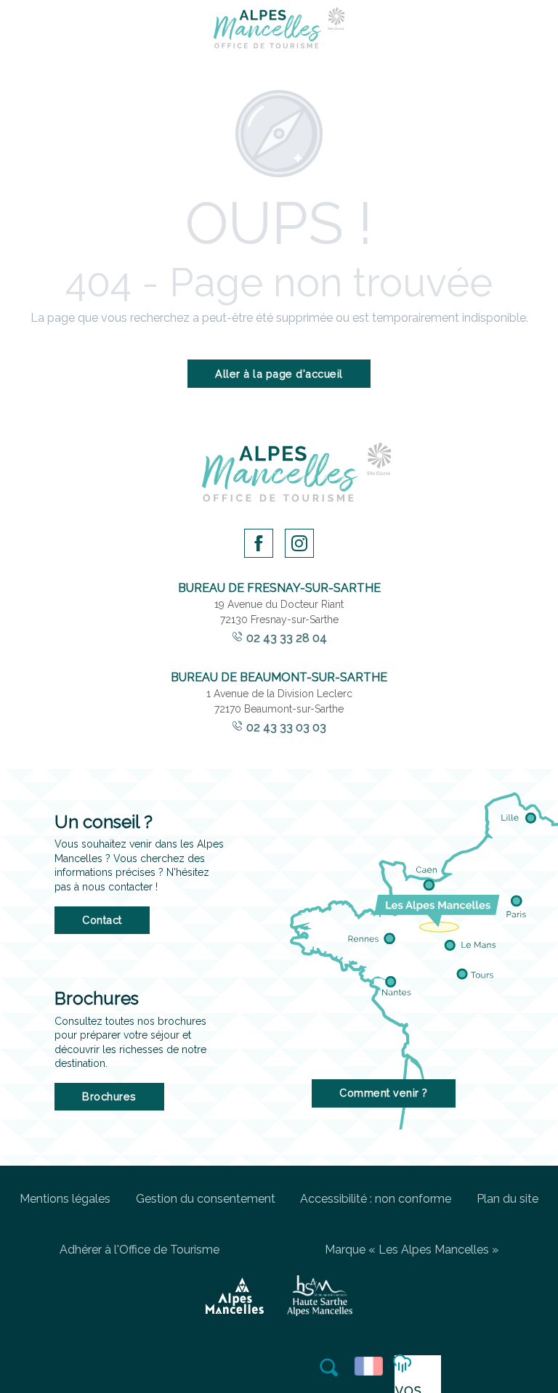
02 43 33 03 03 (286, 727)
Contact (102, 920)
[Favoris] (295, 1366)
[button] (330, 1367)
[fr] (371, 1366)
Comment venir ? (383, 1093)
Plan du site (507, 1199)
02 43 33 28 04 (286, 638)
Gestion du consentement (205, 1199)
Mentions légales (65, 1199)
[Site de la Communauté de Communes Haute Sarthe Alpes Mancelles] (319, 1295)
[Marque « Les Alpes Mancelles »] (235, 1296)
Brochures (109, 1096)
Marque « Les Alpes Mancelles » (411, 1249)
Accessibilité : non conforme (375, 1199)
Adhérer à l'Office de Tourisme (139, 1249)
